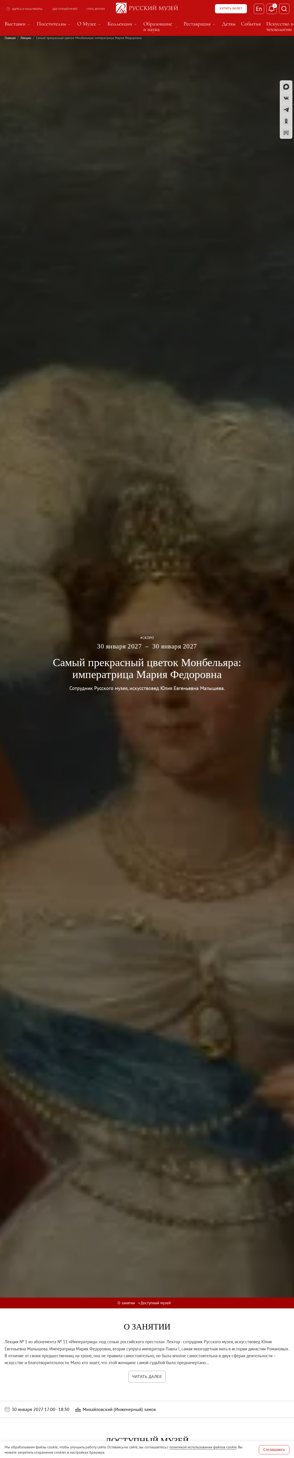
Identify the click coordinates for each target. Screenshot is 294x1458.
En (259, 8)
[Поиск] (284, 9)
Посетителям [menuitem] (54, 24)
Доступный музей (64, 9)
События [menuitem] (251, 24)
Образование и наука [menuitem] (160, 26)
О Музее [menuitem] (89, 24)
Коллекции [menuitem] (122, 24)
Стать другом (95, 9)
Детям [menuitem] (228, 24)
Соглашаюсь (274, 1450)
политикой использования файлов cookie (203, 1447)
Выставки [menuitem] (18, 24)
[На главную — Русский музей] (147, 9)
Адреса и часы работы (27, 9)
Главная (10, 38)
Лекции (25, 38)
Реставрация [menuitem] (200, 24)
